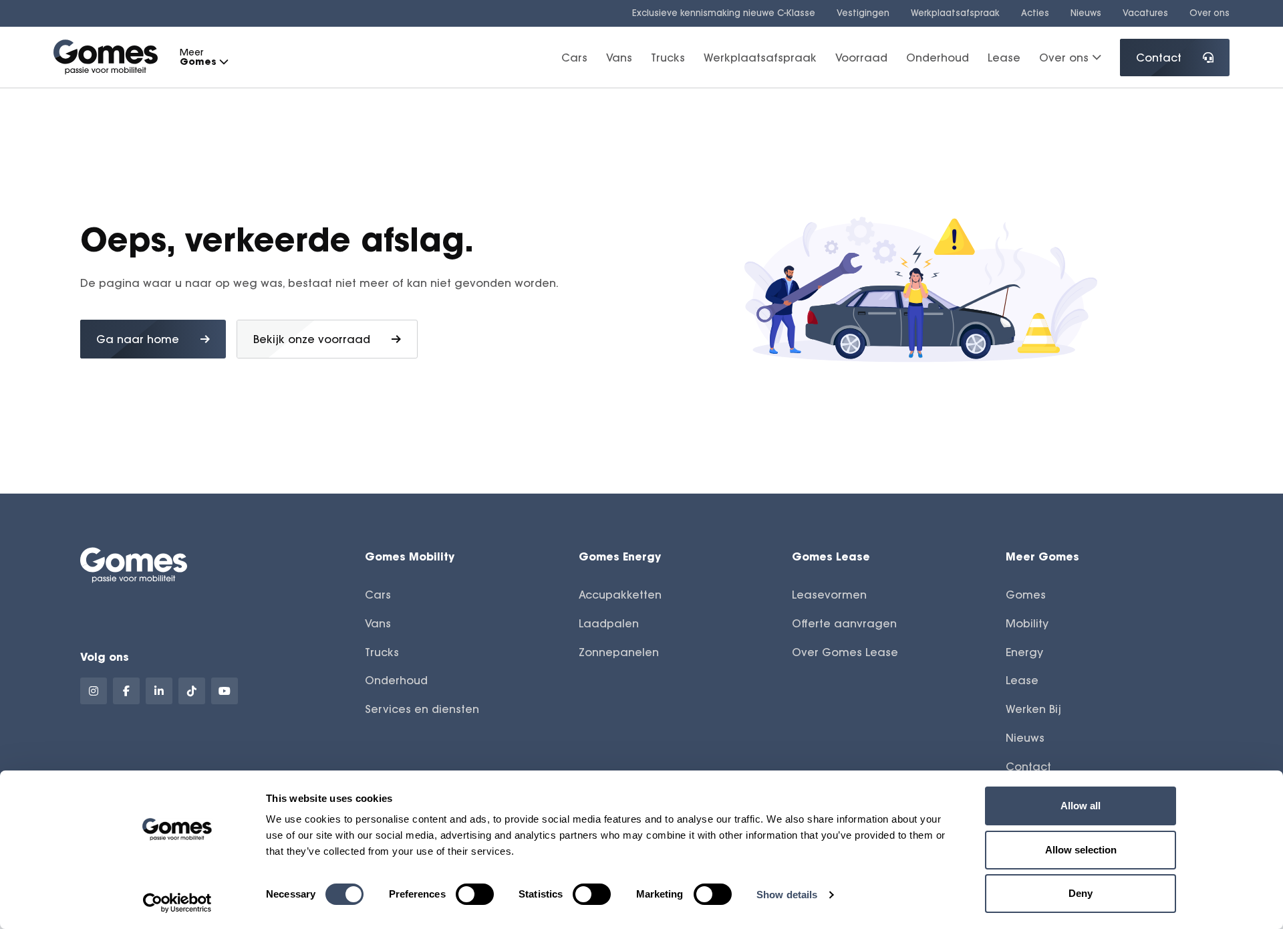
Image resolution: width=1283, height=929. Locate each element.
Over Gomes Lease (845, 652)
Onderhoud (937, 57)
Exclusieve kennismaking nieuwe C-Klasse (723, 12)
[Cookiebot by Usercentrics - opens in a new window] (177, 903)
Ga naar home (137, 339)
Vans (619, 57)
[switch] (475, 894)
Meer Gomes (1042, 556)
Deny (1080, 893)
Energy (1024, 652)
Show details (786, 894)
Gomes (1026, 594)
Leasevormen (829, 594)
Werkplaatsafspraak (955, 12)
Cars (574, 57)
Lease (1004, 57)
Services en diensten (422, 709)
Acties (1035, 12)
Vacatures (1145, 12)
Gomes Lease (831, 556)
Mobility (1027, 623)
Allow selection (1081, 849)
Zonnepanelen (619, 652)
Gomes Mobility (409, 556)
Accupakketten (620, 594)
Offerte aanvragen (844, 623)
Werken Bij (1033, 709)
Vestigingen (863, 12)
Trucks (668, 57)
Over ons (1209, 12)
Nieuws (1086, 12)
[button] (223, 62)
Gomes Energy (620, 556)
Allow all (1080, 805)
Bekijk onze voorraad (311, 339)
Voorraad (861, 57)
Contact (1158, 57)
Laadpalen (609, 623)
